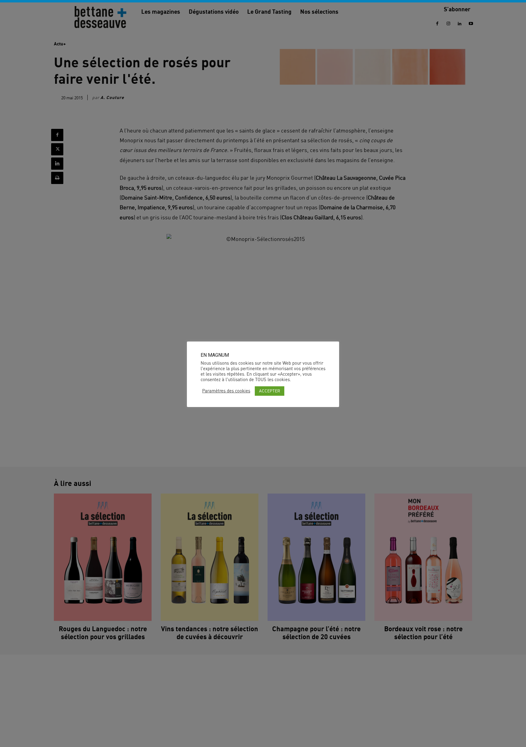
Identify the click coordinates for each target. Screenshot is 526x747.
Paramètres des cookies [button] (226, 391)
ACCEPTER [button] (269, 390)
